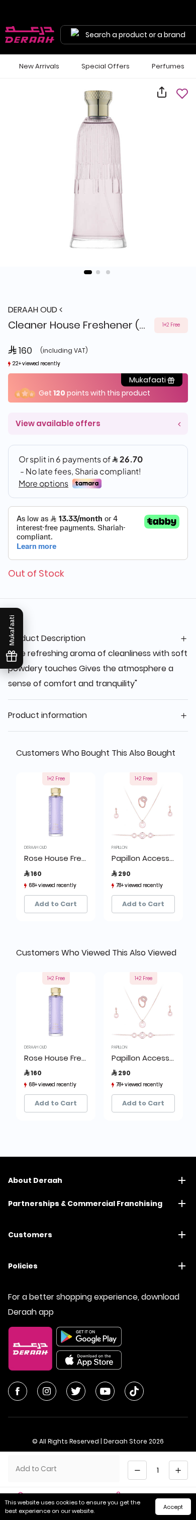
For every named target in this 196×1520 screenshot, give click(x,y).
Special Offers (105, 66)
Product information (47, 715)
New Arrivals (39, 66)
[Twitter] (75, 1391)
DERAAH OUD (33, 309)
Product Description (46, 638)
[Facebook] (17, 1391)
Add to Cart (56, 904)
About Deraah (35, 1180)
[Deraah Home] (30, 34)
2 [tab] (98, 272)
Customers (30, 1235)
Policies (23, 1266)
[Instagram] (46, 1391)
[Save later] (182, 93)
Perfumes (168, 66)
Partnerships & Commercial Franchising (85, 1203)
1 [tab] (88, 272)
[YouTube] (105, 1391)
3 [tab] (108, 272)
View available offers (58, 423)
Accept (173, 1507)
